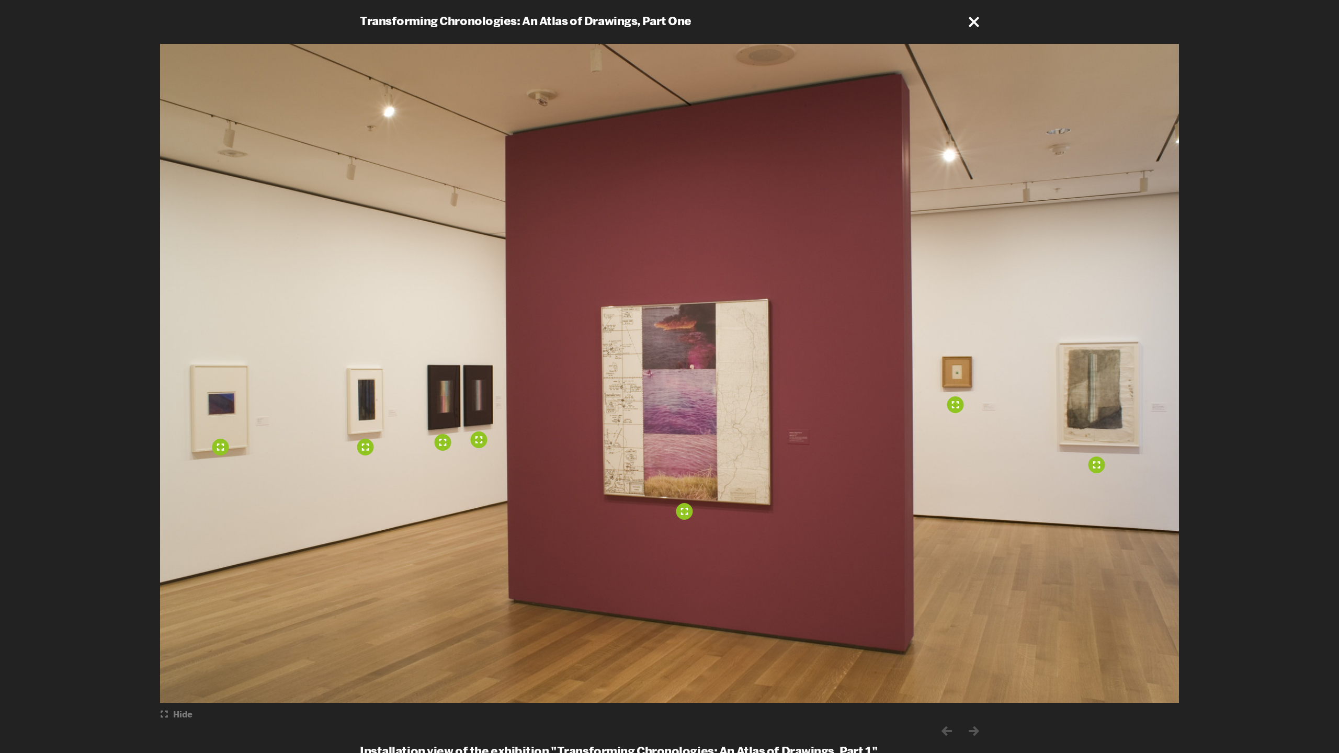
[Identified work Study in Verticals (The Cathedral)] (365, 447)
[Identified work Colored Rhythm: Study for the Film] (443, 442)
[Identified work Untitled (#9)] (955, 404)
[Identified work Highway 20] (684, 511)
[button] (973, 22)
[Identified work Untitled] (220, 447)
